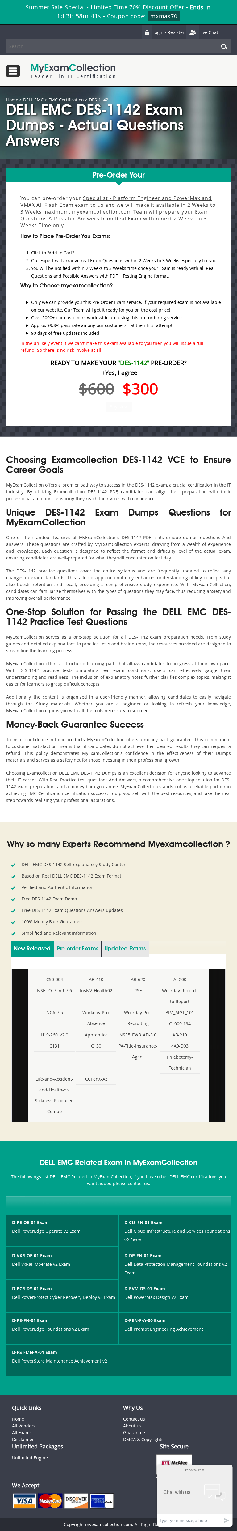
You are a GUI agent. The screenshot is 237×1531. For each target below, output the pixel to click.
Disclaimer (23, 1439)
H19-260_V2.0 (54, 1035)
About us (132, 1426)
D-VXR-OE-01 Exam (32, 1255)
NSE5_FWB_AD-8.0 (137, 1035)
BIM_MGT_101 (179, 1012)
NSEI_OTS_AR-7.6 (54, 990)
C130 (96, 1046)
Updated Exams (125, 949)
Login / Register (168, 32)
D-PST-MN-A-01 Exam (34, 1352)
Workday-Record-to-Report (180, 996)
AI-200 (179, 979)
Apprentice (96, 1035)
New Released (32, 949)
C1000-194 (180, 1024)
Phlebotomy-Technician (180, 1062)
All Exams (22, 1432)
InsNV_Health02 (96, 990)
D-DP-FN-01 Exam (143, 1255)
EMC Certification (66, 100)
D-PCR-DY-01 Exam (32, 1288)
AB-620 (138, 979)
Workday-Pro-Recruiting (138, 1018)
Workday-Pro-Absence (96, 1018)
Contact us (134, 1419)
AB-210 (180, 1035)
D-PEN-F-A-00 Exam (145, 1320)
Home (12, 100)
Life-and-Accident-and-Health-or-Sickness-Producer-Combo (54, 1095)
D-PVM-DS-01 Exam (144, 1288)
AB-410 (96, 979)
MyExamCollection (73, 71)
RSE (138, 990)
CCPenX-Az (96, 1079)
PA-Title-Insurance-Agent (137, 1051)
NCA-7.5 (54, 1012)
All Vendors (23, 1426)
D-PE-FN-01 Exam (30, 1320)
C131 (54, 1046)
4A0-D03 (180, 1046)
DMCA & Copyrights (143, 1439)
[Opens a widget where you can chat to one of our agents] (195, 1495)
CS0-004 (54, 979)
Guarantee (134, 1432)
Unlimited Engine (30, 1458)
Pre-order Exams (77, 949)
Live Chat (208, 32)
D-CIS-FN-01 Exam (143, 1222)
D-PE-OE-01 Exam (30, 1222)
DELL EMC (33, 100)
